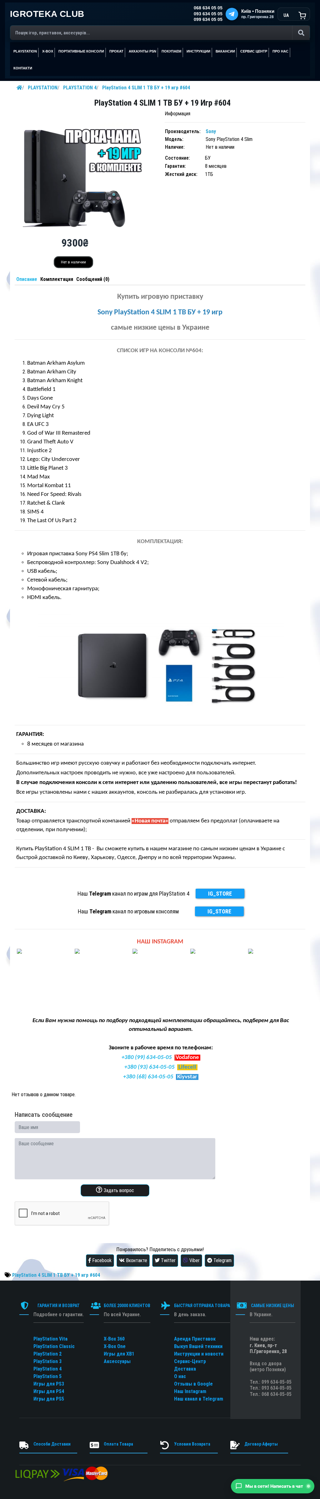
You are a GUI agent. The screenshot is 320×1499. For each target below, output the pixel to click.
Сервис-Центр (190, 1361)
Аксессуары (117, 1361)
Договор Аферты (261, 1444)
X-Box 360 (114, 1339)
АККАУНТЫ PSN (142, 51)
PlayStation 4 (47, 1369)
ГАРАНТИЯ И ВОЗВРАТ (59, 1305)
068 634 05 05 (208, 8)
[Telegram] (232, 14)
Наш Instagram (190, 1391)
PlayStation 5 (47, 1376)
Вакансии (225, 51)
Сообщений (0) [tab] (92, 279)
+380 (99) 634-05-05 (147, 1058)
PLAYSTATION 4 (80, 88)
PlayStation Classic (54, 1346)
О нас (180, 1376)
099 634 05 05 (208, 19)
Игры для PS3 (48, 1384)
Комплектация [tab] (56, 279)
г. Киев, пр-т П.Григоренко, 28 (268, 1348)
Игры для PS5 (48, 1399)
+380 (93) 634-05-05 (149, 1067)
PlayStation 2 (47, 1354)
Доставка (185, 1369)
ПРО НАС (280, 51)
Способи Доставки (52, 1444)
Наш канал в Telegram (198, 1399)
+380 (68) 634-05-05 (148, 1077)
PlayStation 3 (47, 1361)
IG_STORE (220, 893)
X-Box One (115, 1346)
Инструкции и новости (198, 1354)
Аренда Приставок (195, 1339)
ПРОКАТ (116, 51)
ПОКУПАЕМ (171, 51)
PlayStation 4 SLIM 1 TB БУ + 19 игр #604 (146, 88)
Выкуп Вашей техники (198, 1346)
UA (286, 15)
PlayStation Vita (50, 1339)
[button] (272, 1486)
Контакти (22, 68)
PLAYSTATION (43, 88)
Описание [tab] (26, 279)
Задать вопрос (118, 1190)
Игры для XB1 (119, 1354)
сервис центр (253, 51)
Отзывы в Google (193, 1384)
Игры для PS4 (48, 1391)
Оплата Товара (118, 1444)
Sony (211, 131)
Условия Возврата (192, 1444)
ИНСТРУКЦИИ (198, 51)
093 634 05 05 (208, 14)
